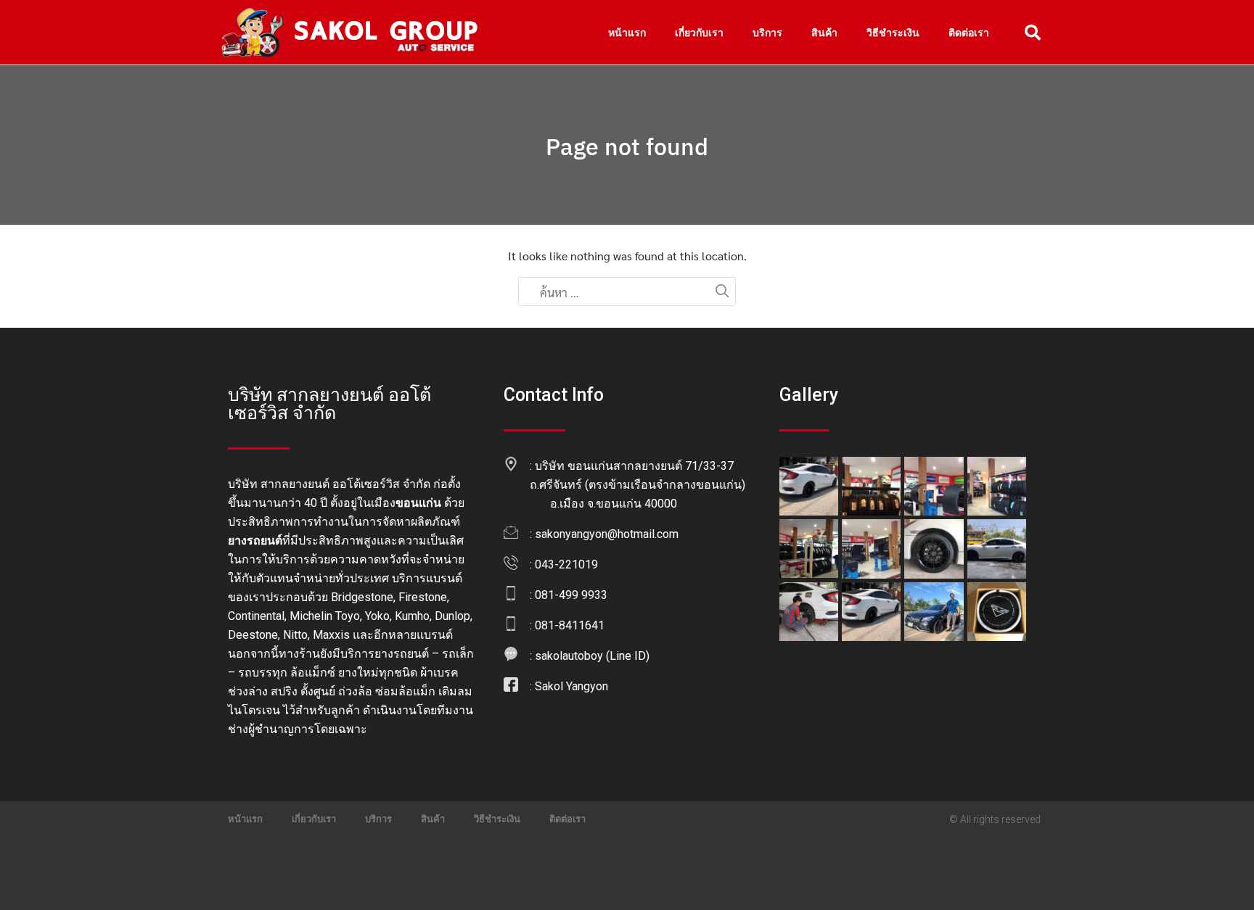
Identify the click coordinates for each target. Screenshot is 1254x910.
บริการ (767, 32)
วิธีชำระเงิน (892, 32)
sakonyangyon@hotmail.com (607, 534)
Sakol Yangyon (571, 686)
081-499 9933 (571, 595)
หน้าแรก (627, 32)
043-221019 (566, 564)
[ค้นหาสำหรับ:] (627, 292)
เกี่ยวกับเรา (699, 32)
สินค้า (824, 32)
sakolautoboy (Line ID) (592, 656)
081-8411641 (570, 625)
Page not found (627, 146)
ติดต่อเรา (968, 32)
